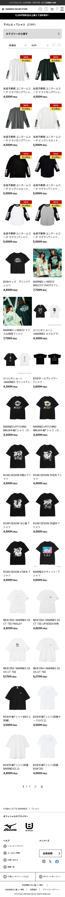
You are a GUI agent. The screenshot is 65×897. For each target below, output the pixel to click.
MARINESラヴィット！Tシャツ (46, 573)
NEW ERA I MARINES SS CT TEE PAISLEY (16, 622)
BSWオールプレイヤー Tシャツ (46, 380)
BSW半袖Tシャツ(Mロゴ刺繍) (17, 718)
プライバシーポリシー (51, 889)
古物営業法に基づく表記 (14, 889)
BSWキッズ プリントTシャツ (16, 283)
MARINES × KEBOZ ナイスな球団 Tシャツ (16, 332)
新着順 (12, 45)
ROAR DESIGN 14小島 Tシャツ (16, 525)
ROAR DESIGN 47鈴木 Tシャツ (16, 573)
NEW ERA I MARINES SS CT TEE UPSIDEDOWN (46, 622)
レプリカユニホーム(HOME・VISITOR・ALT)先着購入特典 (32, 3)
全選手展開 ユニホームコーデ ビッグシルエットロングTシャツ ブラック (17, 187)
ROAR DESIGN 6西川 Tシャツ (17, 477)
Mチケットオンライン (51, 876)
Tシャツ (20, 24)
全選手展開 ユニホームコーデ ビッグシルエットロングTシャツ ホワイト (46, 138)
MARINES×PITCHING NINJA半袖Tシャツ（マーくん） (47, 428)
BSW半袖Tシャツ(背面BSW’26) (45, 767)
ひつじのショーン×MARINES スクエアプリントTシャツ (46, 332)
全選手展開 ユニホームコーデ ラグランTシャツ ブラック (46, 187)
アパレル (8, 24)
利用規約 (33, 889)
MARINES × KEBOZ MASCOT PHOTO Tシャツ (46, 283)
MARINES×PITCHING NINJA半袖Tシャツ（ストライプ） (17, 428)
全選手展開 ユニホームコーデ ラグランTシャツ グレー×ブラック (46, 235)
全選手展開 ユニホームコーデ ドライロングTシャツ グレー (17, 138)
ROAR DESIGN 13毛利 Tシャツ (47, 477)
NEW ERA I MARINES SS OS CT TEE (16, 670)
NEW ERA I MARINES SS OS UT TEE (46, 670)
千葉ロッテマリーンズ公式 (18, 876)
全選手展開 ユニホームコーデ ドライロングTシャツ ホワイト (17, 90)
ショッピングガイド (15, 846)
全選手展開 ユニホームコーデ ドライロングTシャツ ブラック (46, 90)
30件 (34, 45)
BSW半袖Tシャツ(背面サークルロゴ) (47, 718)
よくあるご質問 (14, 853)
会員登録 (48, 853)
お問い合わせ (13, 860)
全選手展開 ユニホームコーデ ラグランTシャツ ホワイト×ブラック (17, 235)
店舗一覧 (11, 867)
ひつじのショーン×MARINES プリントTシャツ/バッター (16, 380)
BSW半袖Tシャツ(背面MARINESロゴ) (15, 767)
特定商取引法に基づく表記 (32, 885)
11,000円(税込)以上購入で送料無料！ (32, 15)
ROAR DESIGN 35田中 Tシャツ (46, 525)
